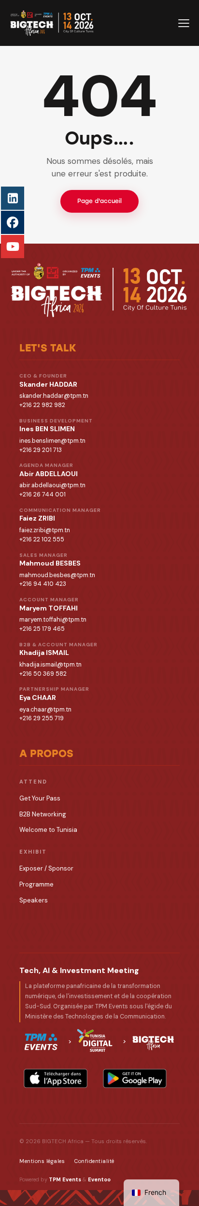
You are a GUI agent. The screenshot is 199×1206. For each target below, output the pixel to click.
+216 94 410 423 (42, 584)
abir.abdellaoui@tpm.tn (52, 485)
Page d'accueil (99, 201)
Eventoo (99, 1179)
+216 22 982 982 (42, 405)
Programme (36, 884)
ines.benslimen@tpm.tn (52, 441)
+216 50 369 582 (43, 674)
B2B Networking (42, 814)
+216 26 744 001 (42, 494)
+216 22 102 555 (41, 539)
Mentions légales (42, 1161)
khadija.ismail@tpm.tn (50, 664)
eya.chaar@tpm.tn (45, 709)
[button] (183, 23)
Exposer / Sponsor (46, 868)
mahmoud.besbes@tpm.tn (57, 575)
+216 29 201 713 (40, 450)
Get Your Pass (39, 798)
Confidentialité (94, 1161)
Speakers (33, 900)
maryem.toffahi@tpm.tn (52, 620)
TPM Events (65, 1179)
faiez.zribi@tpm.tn (44, 530)
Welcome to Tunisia (48, 830)
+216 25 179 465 (42, 629)
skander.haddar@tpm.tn (53, 396)
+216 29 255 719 (41, 718)
